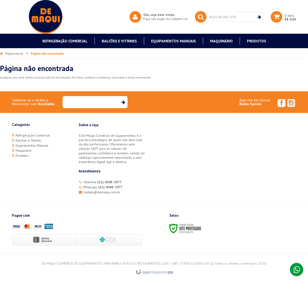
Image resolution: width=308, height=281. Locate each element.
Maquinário (24, 150)
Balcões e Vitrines (28, 140)
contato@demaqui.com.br (101, 192)
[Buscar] (259, 17)
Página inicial (14, 54)
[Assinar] (123, 102)
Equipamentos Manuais (32, 145)
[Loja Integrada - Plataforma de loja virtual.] (154, 272)
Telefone (102, 182)
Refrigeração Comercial (33, 135)
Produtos (22, 155)
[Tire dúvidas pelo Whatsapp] (296, 269)
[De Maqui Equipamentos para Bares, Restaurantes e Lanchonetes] (45, 17)
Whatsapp (102, 187)
